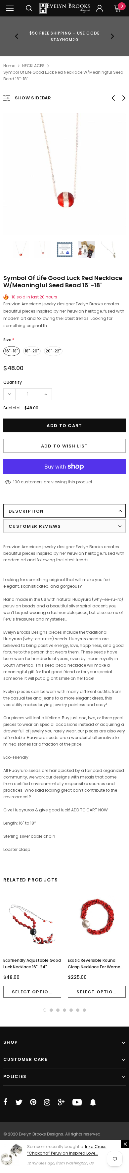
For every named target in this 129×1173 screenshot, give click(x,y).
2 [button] (51, 1010)
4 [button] (64, 1010)
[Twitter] (18, 1102)
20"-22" (53, 351)
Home (9, 65)
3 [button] (58, 1010)
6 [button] (77, 1010)
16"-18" (11, 351)
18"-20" (32, 351)
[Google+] (61, 1102)
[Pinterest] (33, 1102)
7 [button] (84, 1010)
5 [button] (71, 1010)
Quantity (12, 382)
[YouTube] (77, 1102)
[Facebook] (5, 1102)
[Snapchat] (93, 1102)
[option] (65, 36)
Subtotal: (12, 408)
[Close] (125, 1144)
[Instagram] (47, 1102)
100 (16, 482)
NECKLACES (33, 65)
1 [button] (44, 1010)
